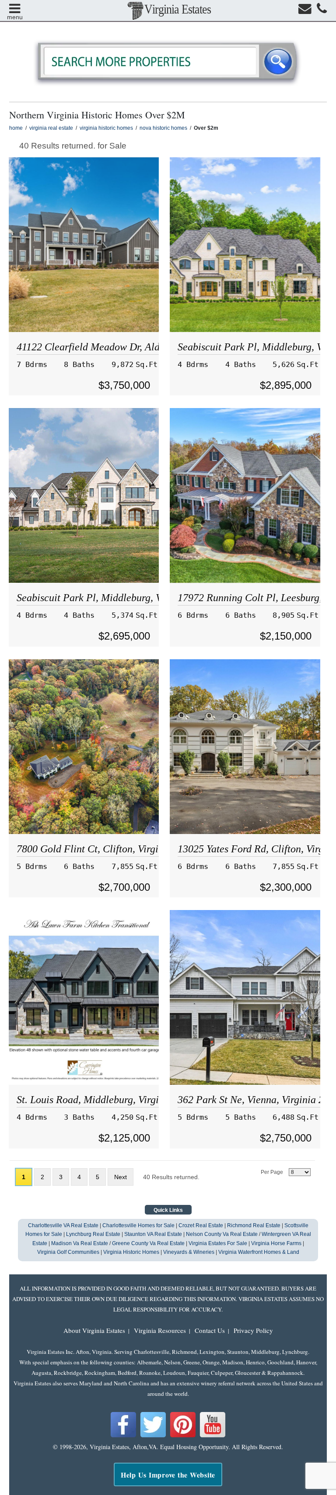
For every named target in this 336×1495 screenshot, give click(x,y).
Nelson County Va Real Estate (222, 1234)
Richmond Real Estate (253, 1225)
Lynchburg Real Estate (93, 1234)
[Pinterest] (183, 1435)
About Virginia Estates (94, 1330)
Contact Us (210, 1330)
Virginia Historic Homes (131, 1252)
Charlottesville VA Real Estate (63, 1225)
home (16, 128)
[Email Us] (305, 10)
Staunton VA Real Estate (153, 1234)
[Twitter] (153, 1435)
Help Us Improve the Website (168, 1475)
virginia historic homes (106, 128)
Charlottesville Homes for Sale (138, 1225)
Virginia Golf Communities (68, 1252)
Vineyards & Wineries (188, 1252)
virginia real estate (51, 128)
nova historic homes (163, 128)
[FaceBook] (123, 1435)
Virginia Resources (160, 1330)
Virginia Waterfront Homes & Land (258, 1252)
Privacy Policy (253, 1330)
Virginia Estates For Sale (218, 1243)
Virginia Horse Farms (276, 1243)
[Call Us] (321, 10)
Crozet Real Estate (200, 1225)
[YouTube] (213, 1435)
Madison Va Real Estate (79, 1243)
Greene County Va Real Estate (148, 1243)
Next (120, 1176)
